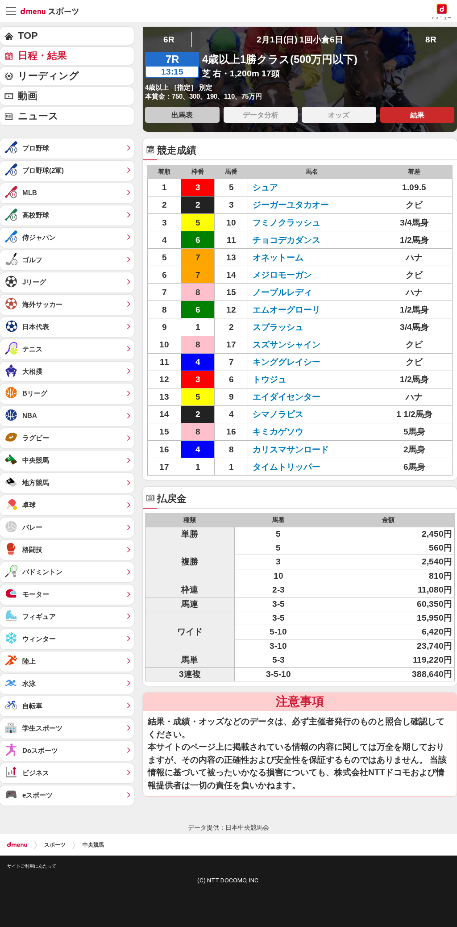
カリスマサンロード (291, 449)
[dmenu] (17, 845)
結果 (417, 115)
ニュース (38, 115)
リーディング (48, 75)
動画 (27, 95)
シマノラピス (278, 414)
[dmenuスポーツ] (53, 11)
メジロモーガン (282, 275)
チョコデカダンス (286, 240)
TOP (28, 35)
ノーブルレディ (282, 292)
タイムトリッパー (286, 467)
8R (430, 39)
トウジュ (270, 379)
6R (168, 39)
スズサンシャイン (286, 344)
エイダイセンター (286, 396)
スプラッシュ (278, 327)
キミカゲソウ (278, 431)
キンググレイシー (286, 362)
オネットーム (278, 257)
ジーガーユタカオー (291, 204)
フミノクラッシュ (286, 222)
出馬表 (182, 115)
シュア (265, 187)
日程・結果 (42, 55)
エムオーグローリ (286, 309)
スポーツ (55, 845)
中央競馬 (93, 845)
